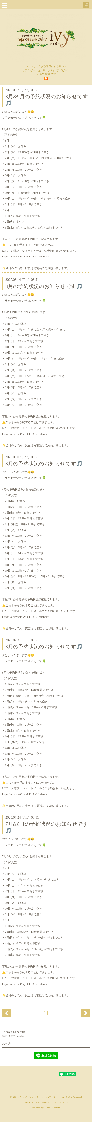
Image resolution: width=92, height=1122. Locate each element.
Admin (56, 1107)
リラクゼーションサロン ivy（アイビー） (39, 1097)
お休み (6, 1043)
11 (46, 1013)
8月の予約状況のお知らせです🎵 (44, 286)
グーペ (47, 1107)
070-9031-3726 (48, 74)
